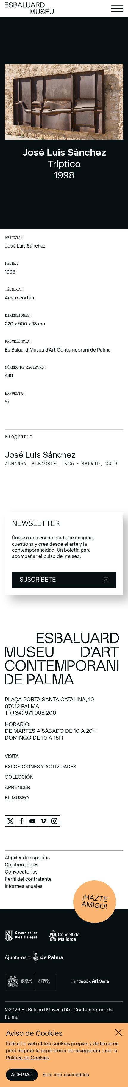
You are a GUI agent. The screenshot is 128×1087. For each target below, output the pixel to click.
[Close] (118, 1032)
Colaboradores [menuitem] (21, 865)
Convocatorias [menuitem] (21, 872)
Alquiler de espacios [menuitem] (27, 858)
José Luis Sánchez (25, 246)
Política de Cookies (27, 1058)
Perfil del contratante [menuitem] (28, 879)
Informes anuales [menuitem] (23, 886)
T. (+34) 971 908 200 (30, 713)
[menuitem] (12, 758)
